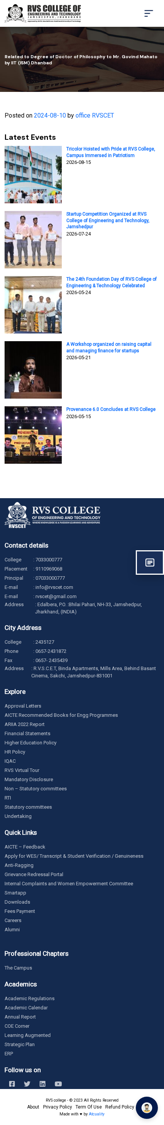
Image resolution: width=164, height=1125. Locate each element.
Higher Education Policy (30, 743)
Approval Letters (23, 706)
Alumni (12, 929)
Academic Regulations (30, 998)
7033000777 (48, 559)
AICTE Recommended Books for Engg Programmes (61, 715)
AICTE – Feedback (25, 847)
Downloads (17, 902)
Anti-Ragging (19, 865)
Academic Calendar (26, 1008)
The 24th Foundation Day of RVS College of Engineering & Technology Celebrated (111, 282)
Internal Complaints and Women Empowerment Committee (69, 883)
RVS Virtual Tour (22, 770)
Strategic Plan (20, 1044)
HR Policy (15, 752)
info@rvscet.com (54, 587)
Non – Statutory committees (36, 788)
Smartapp (15, 893)
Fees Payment (20, 911)
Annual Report (20, 1017)
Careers (13, 920)
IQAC (10, 761)
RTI (8, 798)
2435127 (44, 642)
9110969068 (48, 569)
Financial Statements (27, 733)
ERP (9, 1053)
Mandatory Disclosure (29, 779)
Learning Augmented (28, 1035)
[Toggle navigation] (148, 13)
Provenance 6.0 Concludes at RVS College (111, 409)
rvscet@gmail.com (56, 596)
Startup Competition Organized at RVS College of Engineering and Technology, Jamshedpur (108, 220)
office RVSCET (95, 115)
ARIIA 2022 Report (25, 724)
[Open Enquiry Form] (150, 562)
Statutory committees (28, 807)
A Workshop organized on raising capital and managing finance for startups (108, 347)
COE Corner (17, 1026)
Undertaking (18, 816)
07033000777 (50, 578)
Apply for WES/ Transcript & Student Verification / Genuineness (74, 856)
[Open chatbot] (147, 1108)
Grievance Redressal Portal (34, 874)
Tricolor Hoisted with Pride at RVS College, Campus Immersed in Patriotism (110, 152)
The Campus (18, 968)
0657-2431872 (50, 651)
